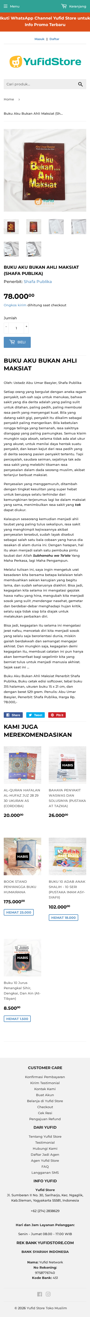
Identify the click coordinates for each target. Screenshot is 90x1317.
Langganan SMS (45, 1172)
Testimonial (45, 1142)
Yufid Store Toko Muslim (47, 1308)
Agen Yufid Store (45, 1160)
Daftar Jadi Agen (45, 1154)
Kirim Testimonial (45, 1083)
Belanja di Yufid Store (45, 1101)
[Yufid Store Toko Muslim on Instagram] (48, 1295)
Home (9, 99)
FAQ (45, 1166)
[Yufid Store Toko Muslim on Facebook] (39, 1295)
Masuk (39, 39)
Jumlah (10, 318)
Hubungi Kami (45, 1148)
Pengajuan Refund (45, 1119)
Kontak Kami (45, 1089)
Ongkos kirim (15, 305)
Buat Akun (45, 1095)
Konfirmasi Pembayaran (45, 1077)
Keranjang (77, 6)
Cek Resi (45, 1113)
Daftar (54, 39)
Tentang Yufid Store (45, 1136)
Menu (15, 6)
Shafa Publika (38, 281)
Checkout (45, 1107)
